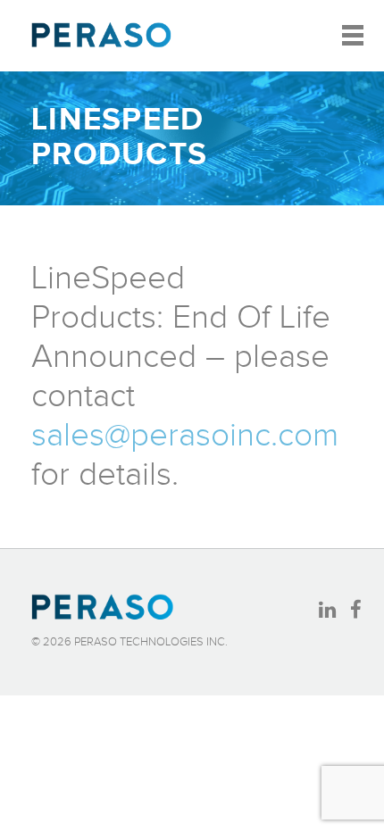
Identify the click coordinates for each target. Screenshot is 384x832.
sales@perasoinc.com (184, 435)
